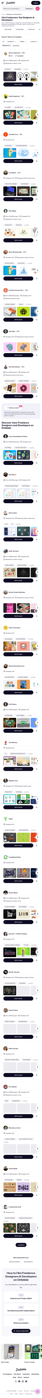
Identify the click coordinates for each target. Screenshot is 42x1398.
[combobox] (13, 8)
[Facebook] (19, 1381)
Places (21, 1394)
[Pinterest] (26, 1381)
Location (34, 41)
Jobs (11, 1394)
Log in (36, 3)
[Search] (38, 9)
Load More (21, 1245)
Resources (28, 1394)
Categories (11, 41)
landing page (19, 29)
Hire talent (17, 1374)
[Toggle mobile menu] (3, 3)
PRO (23, 52)
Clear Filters (16, 45)
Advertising (35, 1374)
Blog (14, 1377)
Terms (20, 1391)
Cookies (33, 1391)
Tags (16, 1394)
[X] (16, 1381)
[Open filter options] (3, 41)
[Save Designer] (37, 84)
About (20, 1377)
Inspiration (26, 1374)
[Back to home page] (10, 3)
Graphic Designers (14, 1261)
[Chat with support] (37, 1391)
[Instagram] (23, 1381)
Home (3, 14)
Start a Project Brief (22, 1331)
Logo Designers (28, 1261)
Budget (22, 41)
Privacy (26, 1391)
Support (26, 1377)
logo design (8, 29)
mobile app (31, 29)
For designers (7, 1374)
